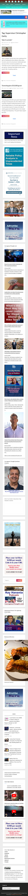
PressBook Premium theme (16, 894)
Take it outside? (7, 40)
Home (3, 4)
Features (23, 4)
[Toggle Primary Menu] (26, 17)
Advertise (8, 7)
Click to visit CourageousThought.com (13, 455)
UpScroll (6, 860)
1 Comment (21, 88)
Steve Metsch (15, 42)
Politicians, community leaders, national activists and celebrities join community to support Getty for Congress (13, 731)
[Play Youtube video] (14, 795)
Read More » (6, 73)
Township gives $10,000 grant (12, 86)
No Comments (6, 44)
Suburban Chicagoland (18, 10)
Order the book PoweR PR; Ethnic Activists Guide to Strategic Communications (12, 774)
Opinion (11, 4)
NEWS (14, 714)
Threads (6, 861)
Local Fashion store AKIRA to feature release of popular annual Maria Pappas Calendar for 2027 (16, 23)
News (7, 4)
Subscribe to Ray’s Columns (16, 7)
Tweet (14, 75)
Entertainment (17, 4)
